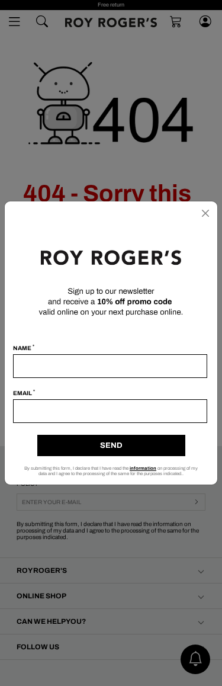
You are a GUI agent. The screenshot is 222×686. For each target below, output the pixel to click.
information (143, 468)
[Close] (205, 213)
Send (111, 445)
